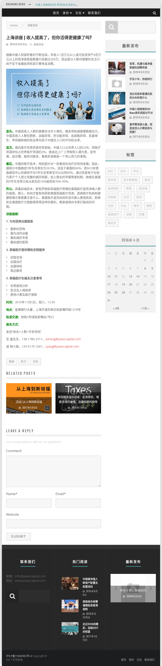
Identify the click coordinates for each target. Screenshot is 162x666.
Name (12, 493)
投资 (147, 180)
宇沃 (136, 171)
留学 (139, 197)
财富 (142, 214)
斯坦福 (143, 188)
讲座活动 (39, 44)
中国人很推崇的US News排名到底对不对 (58, 4)
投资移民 (113, 188)
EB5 (110, 171)
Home (14, 25)
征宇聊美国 (130, 180)
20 (130, 284)
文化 (78, 12)
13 (130, 276)
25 (116, 292)
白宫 (110, 206)
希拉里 (112, 180)
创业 (123, 171)
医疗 (23, 361)
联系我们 (94, 12)
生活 (126, 197)
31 (108, 300)
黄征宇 (112, 223)
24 (108, 292)
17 (108, 284)
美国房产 (113, 214)
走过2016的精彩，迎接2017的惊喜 (90, 627)
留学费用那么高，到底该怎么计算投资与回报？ (141, 128)
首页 (56, 12)
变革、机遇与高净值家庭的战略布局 (141, 65)
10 (108, 276)
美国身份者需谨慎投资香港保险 (90, 605)
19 (123, 284)
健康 (11, 361)
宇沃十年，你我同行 (141, 79)
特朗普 (112, 197)
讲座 (35, 361)
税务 (136, 206)
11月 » (145, 308)
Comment (14, 450)
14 (137, 276)
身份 (66, 12)
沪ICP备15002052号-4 (19, 656)
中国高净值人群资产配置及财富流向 (90, 582)
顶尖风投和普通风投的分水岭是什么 (141, 95)
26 (123, 292)
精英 (149, 206)
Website (12, 514)
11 (116, 276)
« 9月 (116, 308)
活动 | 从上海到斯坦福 (29, 401)
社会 (123, 206)
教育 (129, 188)
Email (60, 493)
